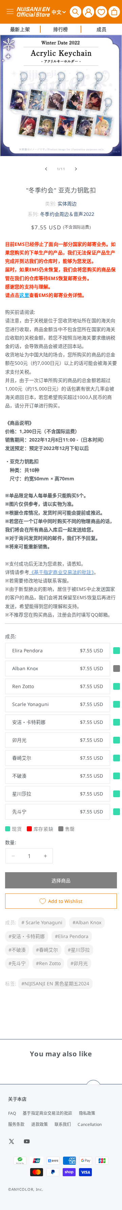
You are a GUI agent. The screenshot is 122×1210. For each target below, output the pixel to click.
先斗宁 (57, 811)
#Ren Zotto (48, 963)
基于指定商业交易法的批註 (47, 1113)
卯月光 (57, 740)
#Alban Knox (87, 922)
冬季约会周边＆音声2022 (67, 214)
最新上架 (20, 29)
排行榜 (60, 29)
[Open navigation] (11, 12)
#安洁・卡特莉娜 (26, 936)
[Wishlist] (101, 12)
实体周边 (67, 203)
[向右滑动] (75, 168)
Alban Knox (57, 668)
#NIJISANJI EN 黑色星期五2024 (55, 983)
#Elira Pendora (71, 936)
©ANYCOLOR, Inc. (25, 1189)
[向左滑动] (46, 168)
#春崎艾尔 (47, 950)
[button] (75, 12)
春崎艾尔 (57, 758)
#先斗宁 (17, 963)
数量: (10, 842)
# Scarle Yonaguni (41, 922)
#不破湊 (17, 950)
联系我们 (63, 1124)
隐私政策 (87, 1113)
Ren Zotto (57, 686)
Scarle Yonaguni (57, 704)
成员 (101, 29)
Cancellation (89, 1124)
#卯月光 (79, 963)
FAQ (12, 1113)
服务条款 (16, 1124)
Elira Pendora (57, 650)
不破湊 (57, 776)
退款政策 (39, 1124)
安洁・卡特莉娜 (57, 722)
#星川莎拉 (79, 950)
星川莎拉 (57, 793)
